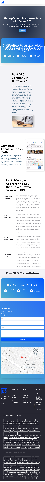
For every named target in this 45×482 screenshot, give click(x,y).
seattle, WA (25, 400)
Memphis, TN (20, 432)
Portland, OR (15, 426)
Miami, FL (11, 432)
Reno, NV (5, 426)
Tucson (26, 457)
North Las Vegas (31, 464)
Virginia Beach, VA (21, 419)
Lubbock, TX (31, 432)
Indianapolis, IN (37, 435)
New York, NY (17, 430)
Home (13, 393)
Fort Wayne (19, 472)
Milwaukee (30, 465)
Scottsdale (28, 458)
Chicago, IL (36, 442)
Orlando (11, 464)
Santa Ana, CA (21, 423)
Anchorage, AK (24, 447)
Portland (27, 462)
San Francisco (16, 460)
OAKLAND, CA (25, 397)
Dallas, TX (21, 440)
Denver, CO (16, 440)
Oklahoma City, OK (24, 428)
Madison (9, 467)
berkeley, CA (25, 399)
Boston (33, 476)
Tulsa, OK (28, 419)
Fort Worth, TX (22, 439)
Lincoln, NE (20, 433)
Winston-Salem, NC (8, 419)
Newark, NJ (11, 430)
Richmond (16, 462)
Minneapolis (24, 465)
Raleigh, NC (10, 426)
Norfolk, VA (6, 430)
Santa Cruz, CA (14, 423)
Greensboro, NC (29, 437)
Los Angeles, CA (7, 433)
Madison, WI (25, 432)
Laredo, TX (37, 433)
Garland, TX (11, 439)
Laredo (9, 469)
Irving (30, 469)
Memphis (5, 467)
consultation (15, 402)
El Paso (23, 472)
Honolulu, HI (11, 437)
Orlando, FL (13, 428)
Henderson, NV (23, 437)
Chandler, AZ (20, 444)
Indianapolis (38, 469)
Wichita (12, 457)
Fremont (9, 472)
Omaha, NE (18, 428)
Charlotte (15, 476)
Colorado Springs (20, 474)
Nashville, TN (30, 430)
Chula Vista (36, 474)
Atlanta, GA (11, 447)
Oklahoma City (20, 464)
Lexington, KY (26, 433)
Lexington (37, 467)
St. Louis (16, 458)
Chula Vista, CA (30, 442)
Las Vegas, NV (32, 433)
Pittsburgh (34, 462)
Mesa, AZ (15, 432)
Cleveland (26, 474)
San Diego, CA (33, 423)
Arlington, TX (17, 447)
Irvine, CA (32, 435)
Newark (5, 465)
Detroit (31, 472)
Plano (31, 462)
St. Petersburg (7, 458)
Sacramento (6, 462)
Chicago (5, 476)
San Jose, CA (27, 423)
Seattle (24, 458)
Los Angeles (23, 467)
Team (13, 400)
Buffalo (24, 476)
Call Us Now (22, 30)
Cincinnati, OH (23, 442)
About (13, 395)
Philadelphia (6, 464)
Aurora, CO (6, 447)
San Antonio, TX (15, 425)
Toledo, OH (38, 419)
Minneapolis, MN (36, 430)
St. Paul (12, 458)
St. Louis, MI (30, 421)
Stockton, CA (11, 421)
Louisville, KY (37, 432)
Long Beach (28, 467)
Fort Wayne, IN (29, 439)
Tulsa (23, 457)
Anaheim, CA (30, 447)
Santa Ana (6, 460)
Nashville (20, 465)
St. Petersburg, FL (18, 421)
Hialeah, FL (17, 437)
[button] (42, 2)
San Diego (22, 460)
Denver (34, 472)
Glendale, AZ (36, 437)
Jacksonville (26, 469)
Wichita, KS (14, 419)
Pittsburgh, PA (26, 426)
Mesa (37, 465)
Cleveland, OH (17, 442)
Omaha (14, 464)
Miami (34, 465)
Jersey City (20, 469)
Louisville (18, 467)
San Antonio (34, 460)
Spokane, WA (35, 421)
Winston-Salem (7, 457)
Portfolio (14, 399)
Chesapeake (10, 476)
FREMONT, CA (25, 395)
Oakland (25, 464)
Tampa (33, 457)
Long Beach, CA (14, 433)
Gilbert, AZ (6, 439)
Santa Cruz (34, 458)
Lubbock (13, 467)
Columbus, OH (35, 440)
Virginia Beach (18, 457)
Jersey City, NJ (14, 435)
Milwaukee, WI (6, 432)
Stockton (37, 457)
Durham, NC (6, 440)
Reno (20, 462)
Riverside (11, 462)
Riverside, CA (30, 425)
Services (14, 397)
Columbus (13, 474)
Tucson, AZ (32, 419)
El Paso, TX (35, 439)
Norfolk (37, 464)
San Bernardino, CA (8, 425)
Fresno (5, 472)
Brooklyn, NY (31, 444)
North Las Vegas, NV (33, 428)
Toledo (29, 457)
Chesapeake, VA (7, 444)
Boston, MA (36, 444)
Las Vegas (6, 469)
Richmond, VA (36, 425)
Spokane (20, 458)
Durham (27, 472)
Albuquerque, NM (36, 447)
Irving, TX (27, 435)
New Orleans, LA (23, 430)
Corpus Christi (7, 474)
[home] (2, 2)
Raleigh (23, 462)
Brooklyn (29, 476)
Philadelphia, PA (7, 428)
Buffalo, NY (25, 444)
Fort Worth (13, 472)
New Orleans (14, 465)
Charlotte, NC (13, 444)
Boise (36, 476)
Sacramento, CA (23, 425)
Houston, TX (6, 437)
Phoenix (39, 462)
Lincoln (33, 467)
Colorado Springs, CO (8, 442)
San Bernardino (28, 460)
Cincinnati (31, 474)
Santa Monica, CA (27, 402)
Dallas (38, 472)
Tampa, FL (5, 421)
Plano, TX (21, 426)
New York (9, 465)
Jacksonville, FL (21, 435)
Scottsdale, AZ (7, 423)
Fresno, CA (16, 439)
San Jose (10, 460)
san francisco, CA (27, 393)
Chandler (20, 476)
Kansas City (14, 469)
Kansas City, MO (7, 435)
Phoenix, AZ (32, 426)
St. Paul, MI (24, 421)
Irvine (33, 469)
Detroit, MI (11, 440)
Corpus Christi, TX (28, 440)
